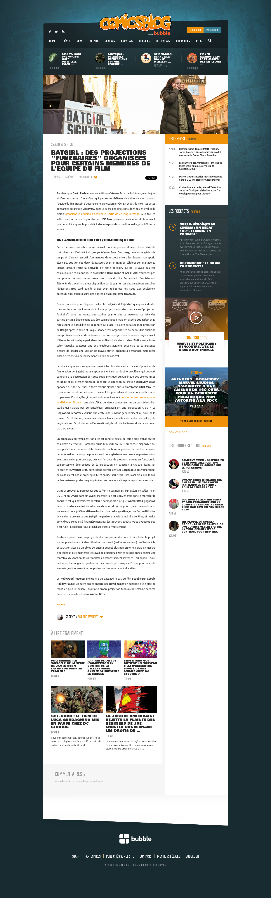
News (80, 41)
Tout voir (192, 139)
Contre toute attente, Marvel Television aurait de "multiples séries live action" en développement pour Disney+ (195, 190)
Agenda (94, 41)
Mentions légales (168, 856)
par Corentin (86, 177)
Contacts (146, 856)
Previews (127, 41)
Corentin (71, 617)
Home (52, 41)
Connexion (195, 30)
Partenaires (93, 856)
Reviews (110, 41)
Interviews (163, 41)
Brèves (66, 41)
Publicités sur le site (120, 856)
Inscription (212, 30)
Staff (75, 856)
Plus (199, 41)
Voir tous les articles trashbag (196, 421)
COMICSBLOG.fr (178, 432)
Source (61, 604)
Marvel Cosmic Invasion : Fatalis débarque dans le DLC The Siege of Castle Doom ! (195, 178)
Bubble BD (192, 856)
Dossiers (144, 41)
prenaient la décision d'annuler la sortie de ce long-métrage (102, 213)
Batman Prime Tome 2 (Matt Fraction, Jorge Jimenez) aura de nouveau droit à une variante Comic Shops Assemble (195, 151)
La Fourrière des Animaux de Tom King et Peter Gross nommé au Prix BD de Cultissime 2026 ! (195, 165)
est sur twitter (88, 617)
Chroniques (183, 41)
